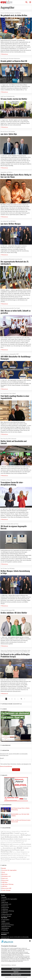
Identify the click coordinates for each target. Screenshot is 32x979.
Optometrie (5, 855)
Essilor (10, 842)
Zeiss (3, 860)
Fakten (8, 846)
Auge (3, 831)
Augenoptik (25, 831)
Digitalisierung (21, 841)
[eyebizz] (6, 2)
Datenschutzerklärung (6, 766)
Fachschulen (17, 844)
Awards (23, 833)
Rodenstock (21, 855)
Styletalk (22, 857)
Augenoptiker (10, 833)
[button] (26, 2)
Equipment (4, 842)
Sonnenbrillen (6, 857)
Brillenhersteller (14, 837)
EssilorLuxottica (18, 842)
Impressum (5, 878)
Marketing (7, 852)
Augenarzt (8, 831)
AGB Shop (4, 882)
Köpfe (22, 848)
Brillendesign (7, 835)
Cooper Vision (4, 841)
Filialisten (22, 846)
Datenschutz (5, 880)
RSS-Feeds (4, 874)
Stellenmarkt (5, 933)
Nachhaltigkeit (7, 854)
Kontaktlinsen (10, 848)
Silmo (27, 855)
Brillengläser (5, 928)
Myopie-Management (23, 852)
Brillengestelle (16, 835)
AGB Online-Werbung (7, 884)
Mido (14, 852)
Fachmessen (7, 844)
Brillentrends (24, 839)
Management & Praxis (12, 850)
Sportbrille (14, 857)
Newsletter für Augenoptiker (9, 870)
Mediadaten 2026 (6, 876)
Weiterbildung (8, 859)
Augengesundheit (16, 831)
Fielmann (16, 846)
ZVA (7, 860)
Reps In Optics (14, 855)
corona (12, 841)
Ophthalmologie (17, 853)
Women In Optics (22, 859)
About (3, 872)
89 (21, 698)
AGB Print (4, 886)
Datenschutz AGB (6, 888)
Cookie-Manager (6, 890)
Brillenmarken (10, 839)
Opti (25, 854)
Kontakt (4, 868)
